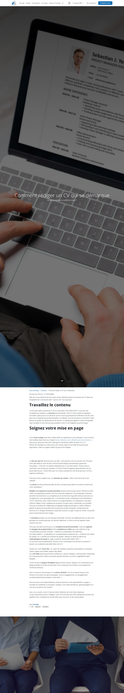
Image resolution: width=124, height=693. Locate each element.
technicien (45, 606)
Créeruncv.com (65, 440)
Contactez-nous (105, 3)
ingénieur (37, 606)
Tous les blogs (34, 390)
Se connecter (91, 3)
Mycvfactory (86, 440)
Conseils (43, 390)
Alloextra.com (76, 440)
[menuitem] (22, 3)
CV (32, 606)
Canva (57, 440)
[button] (69, 3)
